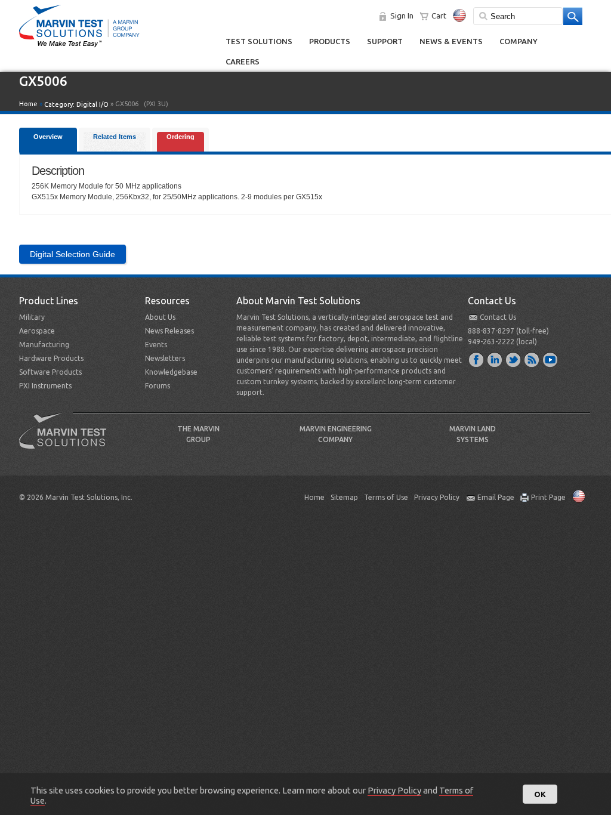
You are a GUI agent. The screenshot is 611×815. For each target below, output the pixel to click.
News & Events (451, 41)
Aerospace (37, 331)
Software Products (50, 372)
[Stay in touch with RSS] (532, 359)
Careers (243, 61)
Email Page (495, 497)
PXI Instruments (45, 386)
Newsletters (165, 358)
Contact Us (498, 317)
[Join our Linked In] (495, 359)
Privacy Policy (436, 497)
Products (329, 41)
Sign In (401, 15)
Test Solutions (259, 41)
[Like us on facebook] (477, 359)
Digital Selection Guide (72, 254)
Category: (76, 104)
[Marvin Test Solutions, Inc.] (79, 48)
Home (28, 103)
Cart (438, 15)
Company (518, 41)
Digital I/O (92, 104)
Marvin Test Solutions (67, 440)
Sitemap (344, 497)
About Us (160, 317)
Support (385, 41)
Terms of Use (386, 497)
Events (156, 344)
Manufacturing (44, 344)
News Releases (169, 331)
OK (540, 794)
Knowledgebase (171, 372)
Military (32, 317)
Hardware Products (51, 358)
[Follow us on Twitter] (514, 359)
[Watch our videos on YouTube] (551, 359)
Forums (157, 386)
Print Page (548, 497)
